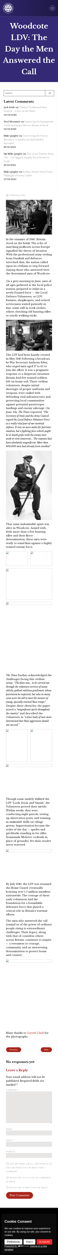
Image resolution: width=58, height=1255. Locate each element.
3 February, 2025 (17, 195)
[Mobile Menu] (52, 8)
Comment (12, 1090)
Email (10, 1140)
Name (10, 1129)
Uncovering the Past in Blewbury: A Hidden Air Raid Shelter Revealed (26, 139)
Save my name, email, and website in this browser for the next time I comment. (29, 1168)
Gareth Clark (35, 1032)
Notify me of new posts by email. (29, 1188)
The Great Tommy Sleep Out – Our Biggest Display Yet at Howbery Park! (29, 157)
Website (10, 1152)
